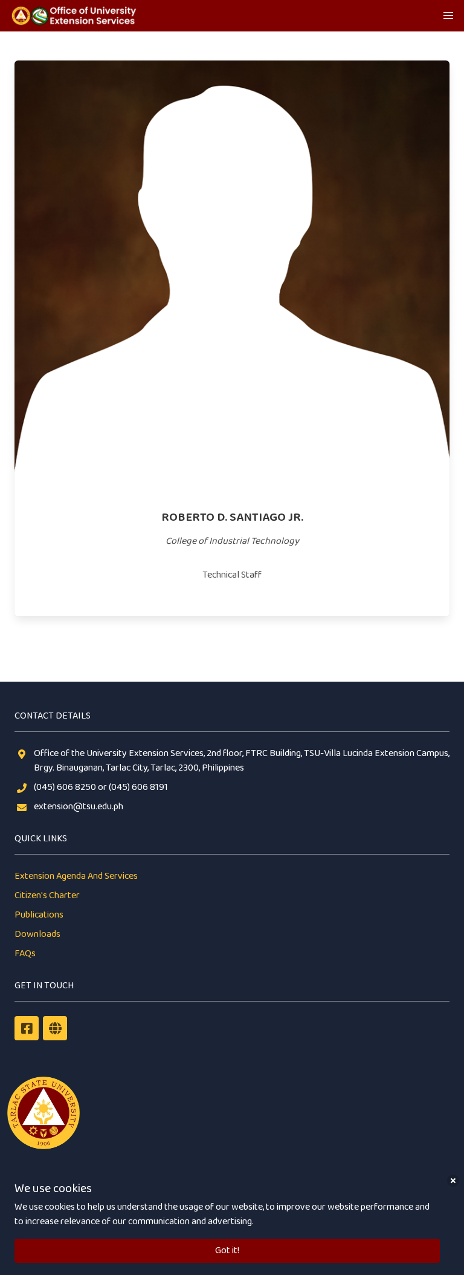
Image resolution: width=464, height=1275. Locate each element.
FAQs (25, 953)
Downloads (37, 934)
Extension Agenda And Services (76, 876)
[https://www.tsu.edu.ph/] (55, 1028)
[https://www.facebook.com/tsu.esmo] (26, 1028)
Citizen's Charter (47, 895)
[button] (448, 15)
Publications (38, 914)
